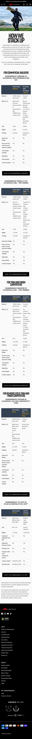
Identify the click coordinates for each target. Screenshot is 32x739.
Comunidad (4, 668)
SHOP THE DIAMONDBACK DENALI (16, 274)
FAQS (2, 683)
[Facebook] (2, 614)
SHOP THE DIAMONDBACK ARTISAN (16, 494)
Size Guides (4, 640)
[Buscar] (5, 4)
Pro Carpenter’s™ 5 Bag (25, 413)
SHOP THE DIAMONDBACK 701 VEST (16, 575)
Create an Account (6, 696)
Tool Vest (25, 515)
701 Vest (14, 513)
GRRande (15, 88)
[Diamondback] (14, 4)
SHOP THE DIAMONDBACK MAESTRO (16, 385)
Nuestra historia (5, 665)
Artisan (14, 412)
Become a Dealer (5, 675)
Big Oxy (26, 92)
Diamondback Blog (6, 678)
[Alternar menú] (1, 4)
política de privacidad (7, 650)
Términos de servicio (6, 647)
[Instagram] (5, 614)
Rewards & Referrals (6, 642)
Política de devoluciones (7, 629)
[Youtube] (8, 614)
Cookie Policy (4, 653)
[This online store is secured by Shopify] (5, 620)
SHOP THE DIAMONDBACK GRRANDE (16, 173)
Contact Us (4, 655)
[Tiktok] (11, 614)
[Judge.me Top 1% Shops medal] (16, 709)
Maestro (15, 299)
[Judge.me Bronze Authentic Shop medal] (8, 709)
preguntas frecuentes (7, 645)
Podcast (3, 681)
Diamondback (8, 733)
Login (2, 693)
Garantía (3, 632)
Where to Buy (4, 673)
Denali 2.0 (15, 191)
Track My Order (5, 634)
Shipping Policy (5, 637)
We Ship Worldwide (6, 670)
